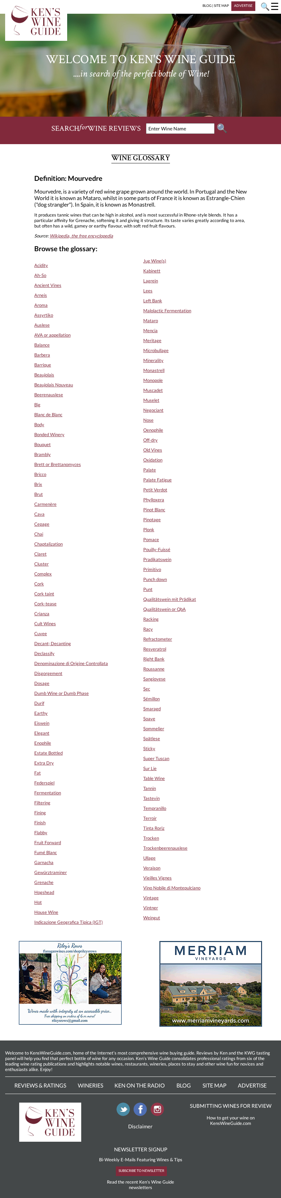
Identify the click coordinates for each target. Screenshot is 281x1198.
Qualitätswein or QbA (164, 609)
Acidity (41, 265)
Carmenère (45, 504)
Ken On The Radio (139, 1085)
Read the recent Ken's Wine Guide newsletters (140, 1184)
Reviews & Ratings (40, 1085)
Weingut (151, 917)
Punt (147, 589)
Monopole (153, 380)
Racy (148, 629)
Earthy (41, 713)
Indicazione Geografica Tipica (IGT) (68, 922)
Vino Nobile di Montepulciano (171, 888)
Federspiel (44, 783)
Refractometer (157, 639)
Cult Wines (45, 623)
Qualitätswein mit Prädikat (169, 599)
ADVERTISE (243, 5)
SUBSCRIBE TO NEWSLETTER (141, 1170)
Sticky (149, 748)
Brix (38, 484)
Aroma (41, 305)
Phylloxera (153, 499)
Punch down (155, 579)
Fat (37, 773)
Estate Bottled (48, 753)
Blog (183, 1085)
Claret (40, 554)
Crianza (41, 613)
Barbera (42, 355)
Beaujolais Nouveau (53, 384)
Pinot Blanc (154, 509)
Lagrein (150, 280)
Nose (148, 420)
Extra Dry (44, 763)
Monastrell (153, 370)
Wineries (90, 1085)
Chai (38, 534)
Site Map (215, 1085)
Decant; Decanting (52, 643)
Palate (149, 470)
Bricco (40, 474)
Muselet (151, 400)
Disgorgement (48, 673)
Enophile (42, 743)
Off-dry (150, 440)
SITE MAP (221, 5)
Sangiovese (154, 679)
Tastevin (151, 798)
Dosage (41, 683)
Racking (151, 619)
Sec (146, 688)
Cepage (41, 524)
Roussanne (153, 669)
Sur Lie (150, 768)
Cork (39, 583)
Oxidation (152, 460)
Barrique (42, 365)
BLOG (207, 5)
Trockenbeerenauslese (165, 848)
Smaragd (152, 708)
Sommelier (153, 728)
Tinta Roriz (153, 828)
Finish (40, 822)
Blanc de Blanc (48, 414)
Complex (43, 574)
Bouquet (42, 444)
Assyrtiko (43, 315)
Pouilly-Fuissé (156, 549)
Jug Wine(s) (154, 261)
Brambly (42, 454)
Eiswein (41, 723)
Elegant (41, 733)
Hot (38, 902)
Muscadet (153, 390)
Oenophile (153, 430)
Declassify (44, 653)
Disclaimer (140, 1126)
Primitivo (152, 569)
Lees (147, 290)
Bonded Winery (49, 434)
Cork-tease (45, 603)
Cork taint (44, 593)
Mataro (150, 320)
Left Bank (152, 300)
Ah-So (40, 275)
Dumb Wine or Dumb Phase (61, 693)
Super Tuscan (156, 758)
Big (37, 404)
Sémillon (151, 698)
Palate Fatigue (157, 479)
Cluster (41, 564)
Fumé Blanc (45, 852)
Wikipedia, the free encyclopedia (81, 236)
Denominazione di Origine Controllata (71, 663)
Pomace (151, 539)
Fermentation (47, 792)
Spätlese (151, 738)
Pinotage (152, 519)
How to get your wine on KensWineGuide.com (231, 1120)
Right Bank (153, 659)
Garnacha (43, 862)
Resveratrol (154, 649)
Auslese (42, 325)
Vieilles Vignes (157, 878)
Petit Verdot (155, 489)
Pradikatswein (157, 559)
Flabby (40, 832)
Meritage (152, 340)
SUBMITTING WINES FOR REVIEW (230, 1106)
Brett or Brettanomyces (57, 464)
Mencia (150, 330)
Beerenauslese (48, 394)
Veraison (151, 868)
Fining (40, 812)
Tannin (149, 788)
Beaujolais (44, 374)
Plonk (148, 529)
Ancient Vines (47, 285)
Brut (38, 494)
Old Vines (152, 450)
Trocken (151, 838)
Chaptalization (48, 544)
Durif (39, 703)
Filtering (42, 802)
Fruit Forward (47, 842)
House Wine (46, 912)
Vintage (151, 897)
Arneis (40, 295)
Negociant (153, 410)
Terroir (150, 818)
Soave (149, 718)
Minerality (153, 360)
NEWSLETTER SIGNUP (140, 1149)
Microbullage (156, 350)
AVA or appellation (52, 335)
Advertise (252, 1085)
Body (39, 424)
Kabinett (151, 271)
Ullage (149, 858)
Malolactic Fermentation (167, 310)
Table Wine (154, 778)
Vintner (150, 907)
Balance (42, 345)
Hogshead (44, 892)
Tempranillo (154, 808)
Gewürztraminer (50, 872)
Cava (39, 514)
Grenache (43, 882)
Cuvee (40, 633)
